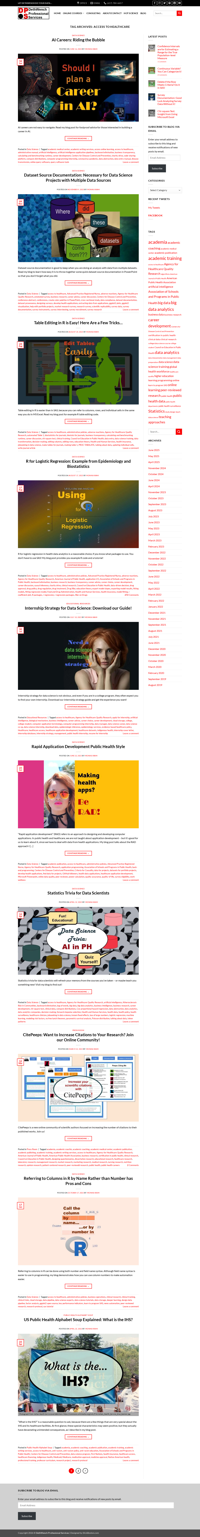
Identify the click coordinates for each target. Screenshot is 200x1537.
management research (47, 1162)
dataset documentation (126, 300)
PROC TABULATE (87, 445)
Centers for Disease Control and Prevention (91, 155)
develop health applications (66, 303)
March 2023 (154, 540)
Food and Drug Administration (60, 592)
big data (73, 1005)
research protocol (34, 1306)
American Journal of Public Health (70, 579)
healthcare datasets (87, 730)
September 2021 (157, 624)
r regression (48, 595)
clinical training (63, 438)
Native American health (118, 1457)
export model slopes (101, 588)
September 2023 (157, 504)
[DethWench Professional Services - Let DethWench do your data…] (33, 13)
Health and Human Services (102, 441)
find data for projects (52, 873)
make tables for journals (52, 445)
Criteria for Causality (84, 870)
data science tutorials (84, 1300)
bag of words (62, 1005)
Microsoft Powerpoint (27, 876)
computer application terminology (47, 724)
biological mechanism (38, 720)
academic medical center (59, 149)
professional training (27, 1460)
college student (25, 724)
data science (166, 362)
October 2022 (155, 564)
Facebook (155, 215)
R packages (37, 595)
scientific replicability (101, 306)
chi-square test (49, 438)
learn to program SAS (93, 1303)
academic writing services (82, 149)
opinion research (34, 1165)
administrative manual (28, 152)
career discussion (88, 297)
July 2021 (153, 636)
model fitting (122, 592)
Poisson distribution (101, 1018)
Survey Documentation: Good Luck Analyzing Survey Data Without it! (170, 99)
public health (94, 1165)
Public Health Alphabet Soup (78, 1315)
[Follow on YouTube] (179, 3)
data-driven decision (120, 585)
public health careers (110, 1165)
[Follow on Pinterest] (169, 3)
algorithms (165, 274)
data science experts (64, 1300)
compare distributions (36, 159)
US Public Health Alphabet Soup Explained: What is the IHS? (78, 1319)
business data (156, 314)
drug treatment (59, 588)
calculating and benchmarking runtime (35, 155)
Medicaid (57, 1457)
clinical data (50, 1008)
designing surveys (45, 303)
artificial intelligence (48, 152)
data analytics (131, 1008)
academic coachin (64, 1149)
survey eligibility (122, 876)
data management (170, 358)
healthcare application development (62, 730)
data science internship (34, 727)
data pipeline (48, 1300)
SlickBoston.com (91, 1533)
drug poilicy (32, 588)
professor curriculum (46, 1460)
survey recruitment (77, 309)
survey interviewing (59, 309)
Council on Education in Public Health (87, 438)
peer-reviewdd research (77, 1165)
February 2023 (156, 546)
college (129, 720)
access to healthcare (124, 149)
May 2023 (153, 528)
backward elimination (104, 152)
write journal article (26, 448)
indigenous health (105, 730)
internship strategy (45, 733)
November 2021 (157, 618)
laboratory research (27, 1162)
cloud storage (119, 720)
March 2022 (154, 594)
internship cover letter (124, 730)
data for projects (101, 870)
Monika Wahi (91, 49)
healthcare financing (27, 1457)
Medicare (66, 1457)
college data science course (159, 343)
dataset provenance (27, 303)
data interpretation (155, 358)
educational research (104, 1159)
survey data (116, 306)
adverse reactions (109, 293)
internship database (27, 733)
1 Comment (166, 62)
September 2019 (157, 678)
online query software (40, 162)
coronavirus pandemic (88, 159)
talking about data (103, 445)
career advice (74, 297)
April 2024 (154, 486)
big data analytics (85, 1005)
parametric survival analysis (78, 1018)
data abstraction (106, 159)
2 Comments (167, 75)
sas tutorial (48, 1306)
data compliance (107, 300)
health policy (124, 1012)
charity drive (117, 155)
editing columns (55, 441)
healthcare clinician (38, 1015)
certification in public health (111, 1155)
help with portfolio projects (42, 306)
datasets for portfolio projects (123, 870)
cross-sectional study (90, 300)
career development (62, 155)
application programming (72, 867)
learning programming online (163, 380)
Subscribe (157, 168)
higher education (164, 376)
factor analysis (32, 1303)
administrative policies (77, 432)
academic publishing (27, 1152)
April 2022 (154, 588)
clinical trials (23, 1300)
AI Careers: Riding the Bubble (78, 39)
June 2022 (154, 576)
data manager (101, 724)
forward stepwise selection (69, 1012)
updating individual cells (123, 445)
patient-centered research (54, 1165)
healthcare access (37, 730)
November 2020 (157, 654)
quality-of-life (108, 876)
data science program (80, 1454)
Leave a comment (131, 162)
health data (113, 1012)
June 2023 (154, 522)
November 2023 (157, 492)
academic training (44, 1152)
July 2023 (153, 516)
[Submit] (179, 13)
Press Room (78, 1030)
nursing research (115, 1162)
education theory (82, 441)
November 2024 (157, 468)
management (60, 733)
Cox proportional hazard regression (92, 1008)
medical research (99, 1162)
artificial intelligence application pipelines (76, 152)
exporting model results (121, 588)
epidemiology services (91, 727)
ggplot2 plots (115, 303)
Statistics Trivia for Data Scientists (78, 893)
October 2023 (155, 498)
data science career (116, 724)
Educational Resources (78, 604)
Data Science (78, 35)
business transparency (125, 152)
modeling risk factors (35, 1018)
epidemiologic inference (69, 727)
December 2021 (156, 612)
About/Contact (112, 13)
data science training (124, 438)
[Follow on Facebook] (154, 3)
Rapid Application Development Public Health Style (78, 746)
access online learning (104, 149)
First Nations (96, 1454)
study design (170, 412)
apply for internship (121, 717)
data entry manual (122, 159)
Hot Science (131, 13)
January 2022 (155, 606)
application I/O (92, 579)
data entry (109, 438)
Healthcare (23, 730)
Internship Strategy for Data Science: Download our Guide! (78, 608)
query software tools (60, 162)
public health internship (77, 733)
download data (51, 727)
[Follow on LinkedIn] (174, 3)
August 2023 (155, 510)
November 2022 (157, 558)
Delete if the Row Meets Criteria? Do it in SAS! (169, 84)
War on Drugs (81, 595)
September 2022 (157, 570)
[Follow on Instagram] (159, 3)
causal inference (41, 585)
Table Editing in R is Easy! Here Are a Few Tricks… (78, 322)
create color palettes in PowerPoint (64, 300)
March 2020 (154, 666)
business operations (97, 1297)
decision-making (39, 441)
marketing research (82, 1162)
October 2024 (155, 474)
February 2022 (156, 600)
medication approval (81, 1457)
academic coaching (81, 1149)
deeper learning (114, 1300)
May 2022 (153, 582)
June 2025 (154, 449)
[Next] (85, 1470)
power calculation (76, 876)
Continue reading (78, 138)
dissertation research (84, 1159)
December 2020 (156, 648)
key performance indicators (71, 1303)
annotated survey (42, 297)
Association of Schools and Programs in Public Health (107, 867)
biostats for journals (76, 435)
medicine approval (99, 1457)
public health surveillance (169, 406)
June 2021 (154, 642)
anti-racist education (89, 1450)
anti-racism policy (71, 1450)
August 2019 (155, 684)
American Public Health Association (65, 1155)
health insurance (123, 441)
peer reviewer (61, 876)
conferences (42, 300)
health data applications (89, 873)
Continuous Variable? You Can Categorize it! (170, 70)
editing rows (68, 441)
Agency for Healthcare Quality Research (36, 579)
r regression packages (64, 595)
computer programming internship (62, 159)
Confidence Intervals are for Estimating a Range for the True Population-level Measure (169, 52)
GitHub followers (70, 873)
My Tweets (154, 207)
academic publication (57, 864)
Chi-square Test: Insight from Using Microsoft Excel (167, 114)
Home (57, 13)
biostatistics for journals (55, 435)
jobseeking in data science (29, 445)
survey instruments (41, 309)
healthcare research (123, 1159)
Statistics (156, 411)
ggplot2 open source (49, 1303)
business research (59, 297)
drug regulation (44, 588)
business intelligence (58, 720)
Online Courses (72, 13)
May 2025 (153, 456)
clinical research (69, 585)
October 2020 (155, 660)
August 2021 (155, 630)
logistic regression (117, 1015)
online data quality (46, 876)
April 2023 (154, 534)
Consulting (93, 13)
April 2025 (154, 462)
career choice (107, 582)
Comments (132, 595)
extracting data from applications (93, 303)
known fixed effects (80, 1015)
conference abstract (27, 300)
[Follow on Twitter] (164, 3)
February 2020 (156, 672)
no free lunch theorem (55, 1018)
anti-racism (57, 1450)
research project (63, 1460)
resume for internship (98, 733)
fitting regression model (35, 592)
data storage (100, 1300)
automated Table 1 (35, 435)
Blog (143, 13)
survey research (94, 309)
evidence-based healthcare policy (116, 727)
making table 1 (71, 445)
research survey (84, 306)
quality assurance (93, 876)
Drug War (71, 588)
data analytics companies (29, 1012)
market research (65, 1162)
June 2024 (154, 480)
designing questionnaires (63, 1159)
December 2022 (156, 552)
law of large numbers (99, 1015)
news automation (112, 1303)
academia (51, 1149)
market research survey (65, 306)
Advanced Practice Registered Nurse (83, 293)
